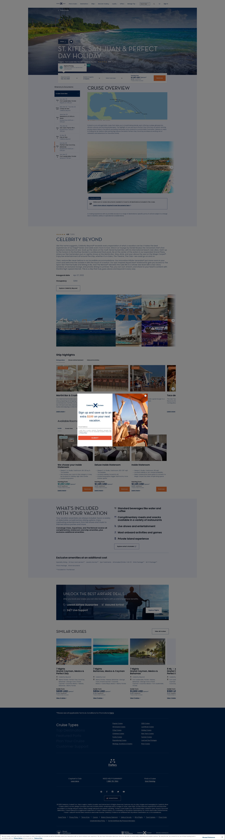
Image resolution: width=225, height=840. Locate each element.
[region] (112, 837)
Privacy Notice (18, 838)
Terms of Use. (38, 838)
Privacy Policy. (83, 433)
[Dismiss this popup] (145, 395)
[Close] (222, 837)
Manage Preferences (208, 837)
